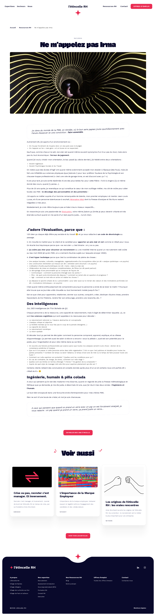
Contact (124, 6)
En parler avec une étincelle (78, 432)
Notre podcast (71, 584)
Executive (41, 596)
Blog (67, 580)
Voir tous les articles (78, 536)
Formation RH (42, 590)
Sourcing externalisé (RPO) (47, 587)
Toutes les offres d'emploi (103, 580)
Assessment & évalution (46, 584)
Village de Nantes (16, 584)
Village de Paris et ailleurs (19, 593)
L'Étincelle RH (14, 580)
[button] (10, 6)
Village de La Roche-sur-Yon (19, 590)
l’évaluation (67, 212)
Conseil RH (41, 593)
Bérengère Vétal (77, 199)
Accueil (13, 27)
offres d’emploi (141, 6)
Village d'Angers (15, 587)
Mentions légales (140, 608)
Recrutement (42, 580)
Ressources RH (25, 27)
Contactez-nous (127, 580)
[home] (77, 6)
